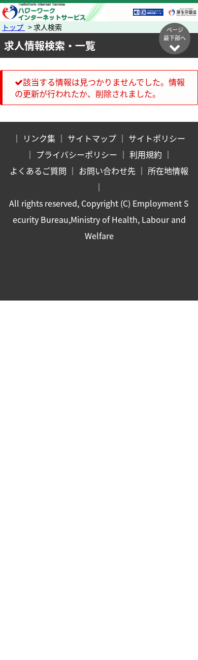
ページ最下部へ (174, 33)
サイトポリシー (156, 138)
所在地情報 (168, 170)
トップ (13, 27)
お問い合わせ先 (107, 170)
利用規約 (145, 154)
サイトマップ (92, 138)
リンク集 (39, 138)
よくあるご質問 (38, 170)
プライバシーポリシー (76, 154)
